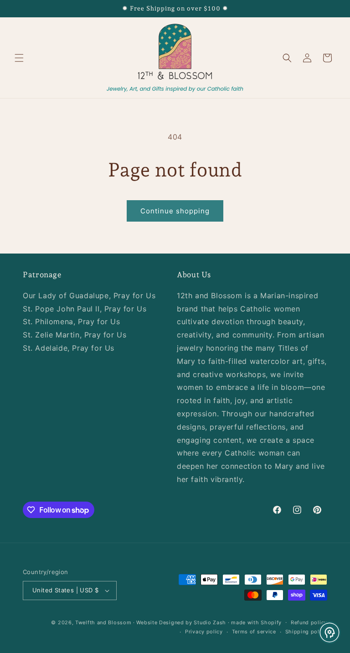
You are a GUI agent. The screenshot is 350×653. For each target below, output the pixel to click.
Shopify (271, 622)
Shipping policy (306, 631)
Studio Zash (210, 622)
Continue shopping (175, 211)
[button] (19, 58)
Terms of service (254, 631)
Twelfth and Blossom (103, 622)
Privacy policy (204, 631)
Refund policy (309, 622)
